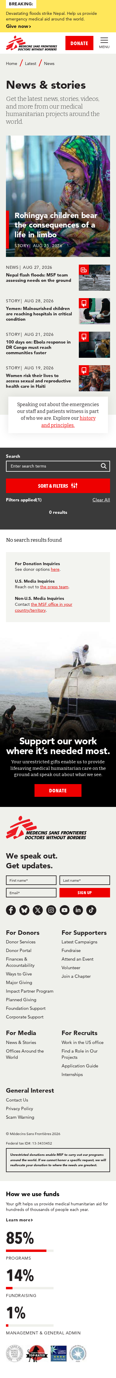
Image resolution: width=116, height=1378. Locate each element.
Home (11, 63)
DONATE (79, 43)
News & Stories (21, 1042)
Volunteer (71, 967)
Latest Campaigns (79, 942)
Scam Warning (20, 1117)
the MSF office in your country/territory (43, 607)
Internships (72, 1074)
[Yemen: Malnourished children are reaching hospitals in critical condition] (58, 311)
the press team (54, 586)
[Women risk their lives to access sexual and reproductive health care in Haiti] (58, 378)
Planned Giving (21, 999)
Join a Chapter (76, 976)
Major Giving (19, 982)
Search (13, 456)
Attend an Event (77, 959)
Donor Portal (19, 950)
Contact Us (17, 1100)
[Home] (32, 43)
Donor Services (20, 942)
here (55, 569)
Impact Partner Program (30, 991)
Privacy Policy (19, 1108)
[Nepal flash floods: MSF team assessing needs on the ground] (58, 278)
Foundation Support (26, 1008)
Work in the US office (83, 1042)
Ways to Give (19, 974)
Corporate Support (24, 1017)
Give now (17, 26)
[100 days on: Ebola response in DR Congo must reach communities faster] (58, 345)
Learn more (18, 1220)
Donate (58, 790)
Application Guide (80, 1066)
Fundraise (71, 950)
